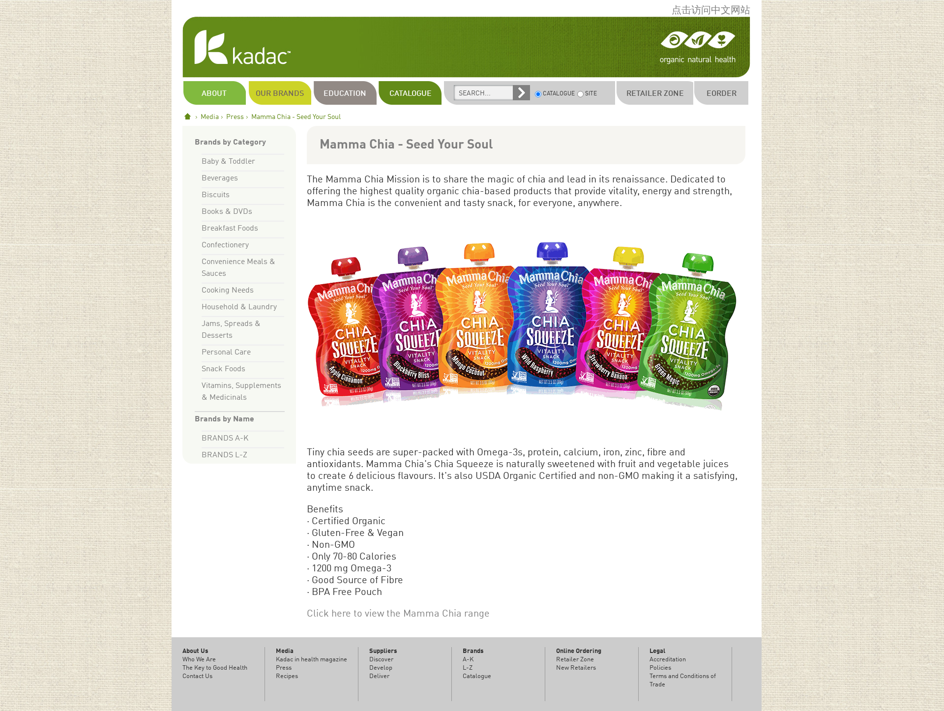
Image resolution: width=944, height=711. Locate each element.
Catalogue (477, 676)
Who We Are (199, 659)
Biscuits (216, 195)
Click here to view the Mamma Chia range (398, 614)
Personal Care (226, 352)
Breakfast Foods (230, 229)
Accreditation (667, 659)
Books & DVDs (227, 212)
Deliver (379, 676)
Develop (380, 668)
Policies (660, 668)
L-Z (467, 668)
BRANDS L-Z (224, 455)
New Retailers (576, 668)
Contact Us (197, 676)
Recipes (287, 676)
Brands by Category (230, 143)
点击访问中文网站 (711, 11)
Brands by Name (224, 419)
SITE (591, 94)
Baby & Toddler (228, 162)
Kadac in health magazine (311, 659)
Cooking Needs (228, 291)
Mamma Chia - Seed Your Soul (406, 145)
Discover (381, 659)
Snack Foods (223, 369)
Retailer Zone (575, 659)
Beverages (220, 178)
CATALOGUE (559, 94)
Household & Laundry (239, 307)
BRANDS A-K (225, 439)
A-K (468, 659)
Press (235, 117)
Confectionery (225, 245)
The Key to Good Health (214, 668)
